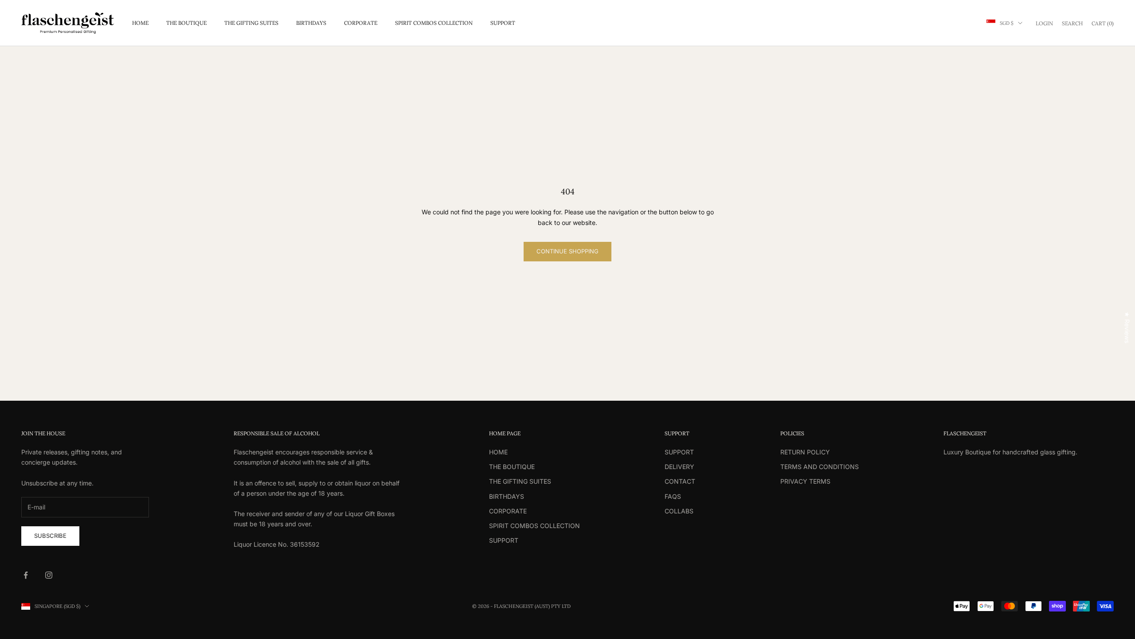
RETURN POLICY (805, 452)
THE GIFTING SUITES (251, 23)
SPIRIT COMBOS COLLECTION (434, 23)
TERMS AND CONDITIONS (819, 466)
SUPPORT (502, 23)
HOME (140, 23)
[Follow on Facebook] (25, 575)
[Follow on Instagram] (48, 575)
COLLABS (679, 511)
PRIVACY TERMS (805, 481)
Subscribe (50, 535)
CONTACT (680, 481)
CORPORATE (360, 23)
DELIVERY (679, 466)
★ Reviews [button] (1127, 327)
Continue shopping (567, 251)
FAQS (673, 496)
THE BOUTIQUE (186, 23)
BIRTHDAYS (311, 23)
